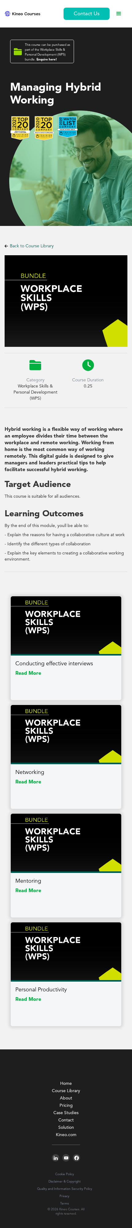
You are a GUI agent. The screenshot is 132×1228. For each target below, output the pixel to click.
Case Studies (66, 1113)
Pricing (66, 1105)
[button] (119, 14)
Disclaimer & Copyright (65, 1181)
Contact (66, 1120)
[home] (22, 14)
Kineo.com (66, 1135)
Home (66, 1083)
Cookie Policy (64, 1174)
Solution (66, 1127)
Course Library (66, 1091)
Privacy (64, 1196)
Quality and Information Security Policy (64, 1188)
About (66, 1098)
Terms (64, 1203)
